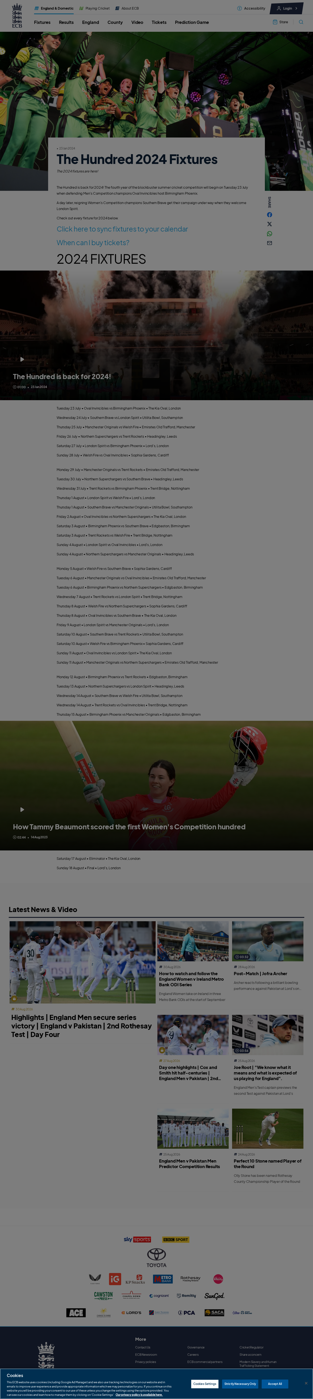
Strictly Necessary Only (240, 1384)
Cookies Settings (204, 1384)
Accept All (275, 1384)
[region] (156, 1384)
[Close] (306, 1383)
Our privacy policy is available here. (139, 1394)
